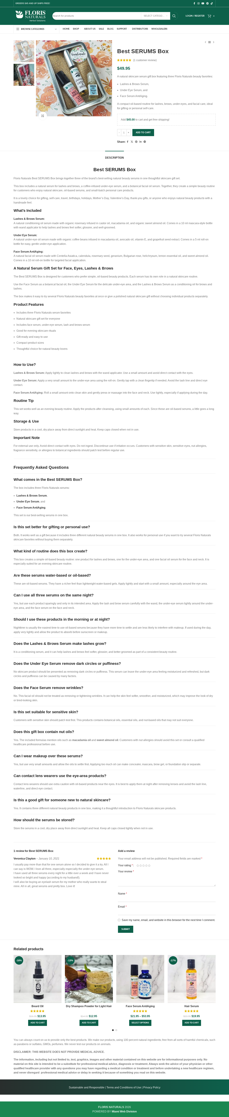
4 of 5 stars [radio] (146, 865)
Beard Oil (37, 1006)
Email (122, 906)
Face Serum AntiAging (140, 1006)
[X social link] (132, 141)
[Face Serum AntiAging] (140, 979)
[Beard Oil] (38, 979)
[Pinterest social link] (207, 3)
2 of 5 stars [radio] (140, 865)
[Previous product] (205, 42)
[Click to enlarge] (42, 116)
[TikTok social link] (212, 3)
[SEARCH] (174, 16)
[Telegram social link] (145, 141)
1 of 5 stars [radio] (137, 865)
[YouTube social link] (203, 3)
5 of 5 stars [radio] (149, 865)
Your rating (125, 865)
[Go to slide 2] (116, 1030)
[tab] (114, 156)
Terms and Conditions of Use (123, 1087)
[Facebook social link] (194, 3)
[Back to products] (209, 42)
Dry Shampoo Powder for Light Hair (89, 1006)
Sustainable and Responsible (86, 1087)
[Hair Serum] (192, 979)
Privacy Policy (151, 1087)
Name (122, 893)
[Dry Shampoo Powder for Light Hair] (89, 979)
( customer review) (145, 60)
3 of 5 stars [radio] (143, 865)
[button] (37, 1023)
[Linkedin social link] (140, 141)
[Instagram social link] (198, 3)
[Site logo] (30, 15)
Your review (126, 871)
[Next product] (214, 42)
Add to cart (143, 132)
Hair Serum (191, 1006)
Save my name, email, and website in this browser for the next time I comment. (168, 920)
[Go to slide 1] (113, 1030)
